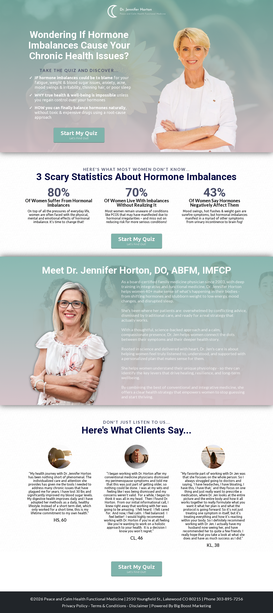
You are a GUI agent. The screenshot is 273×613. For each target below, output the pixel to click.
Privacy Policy (75, 605)
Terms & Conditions (108, 605)
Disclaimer (138, 605)
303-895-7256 (229, 598)
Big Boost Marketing (192, 605)
